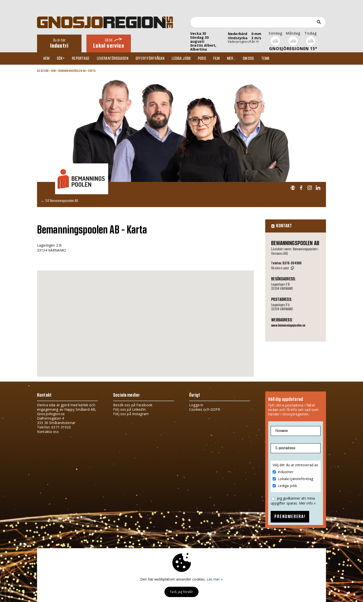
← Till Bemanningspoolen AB (59, 200)
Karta (92, 70)
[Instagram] (309, 188)
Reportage (80, 58)
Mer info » (307, 503)
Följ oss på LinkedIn (129, 409)
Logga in (196, 405)
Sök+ (61, 58)
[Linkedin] (318, 188)
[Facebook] (301, 188)
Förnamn (282, 431)
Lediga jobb (181, 58)
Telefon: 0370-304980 (286, 263)
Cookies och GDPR (204, 409)
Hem (46, 58)
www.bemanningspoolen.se (288, 325)
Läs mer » (215, 579)
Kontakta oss (48, 431)
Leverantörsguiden (112, 58)
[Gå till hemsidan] (293, 188)
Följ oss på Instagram (131, 413)
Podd (202, 58)
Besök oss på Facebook (132, 405)
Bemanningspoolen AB (72, 70)
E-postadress (285, 448)
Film (216, 58)
